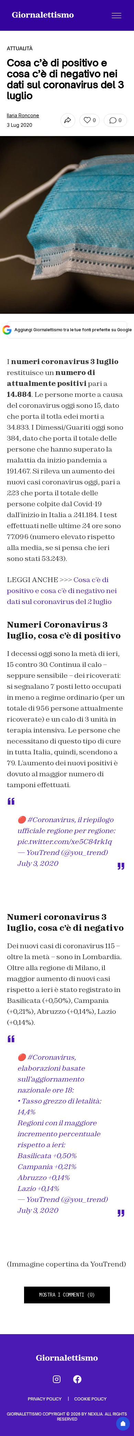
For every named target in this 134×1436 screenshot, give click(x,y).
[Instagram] (57, 1379)
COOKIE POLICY (90, 1398)
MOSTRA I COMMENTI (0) (67, 1295)
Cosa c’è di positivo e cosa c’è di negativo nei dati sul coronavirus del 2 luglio (62, 590)
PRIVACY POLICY (45, 1398)
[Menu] (116, 15)
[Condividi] (67, 120)
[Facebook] (77, 1379)
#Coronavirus (50, 819)
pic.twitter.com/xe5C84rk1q (64, 841)
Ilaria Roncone (23, 115)
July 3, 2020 (37, 863)
